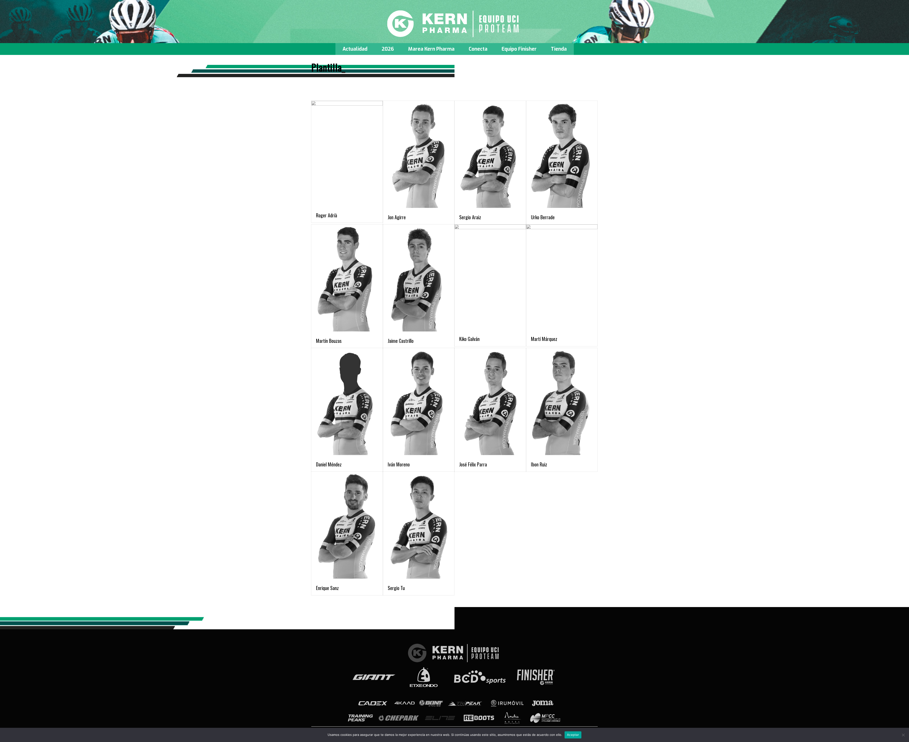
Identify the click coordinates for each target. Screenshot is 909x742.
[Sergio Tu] (418, 526)
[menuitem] (354, 49)
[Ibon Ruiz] (562, 402)
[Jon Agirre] (418, 155)
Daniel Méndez (329, 464)
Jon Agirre (397, 217)
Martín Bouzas (329, 340)
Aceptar (573, 735)
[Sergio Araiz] (490, 155)
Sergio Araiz (470, 217)
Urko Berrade (543, 217)
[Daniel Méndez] (347, 402)
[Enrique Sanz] (347, 526)
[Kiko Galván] (490, 277)
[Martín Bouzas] (347, 278)
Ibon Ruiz (539, 464)
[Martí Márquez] (562, 277)
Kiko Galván (469, 338)
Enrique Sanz (327, 587)
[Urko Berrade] (562, 155)
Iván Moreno (399, 464)
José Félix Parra (473, 464)
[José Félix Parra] (490, 402)
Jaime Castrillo (401, 340)
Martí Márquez (544, 338)
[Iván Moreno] (418, 402)
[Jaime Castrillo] (418, 278)
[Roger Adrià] (347, 154)
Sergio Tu (396, 587)
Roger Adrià (326, 215)
